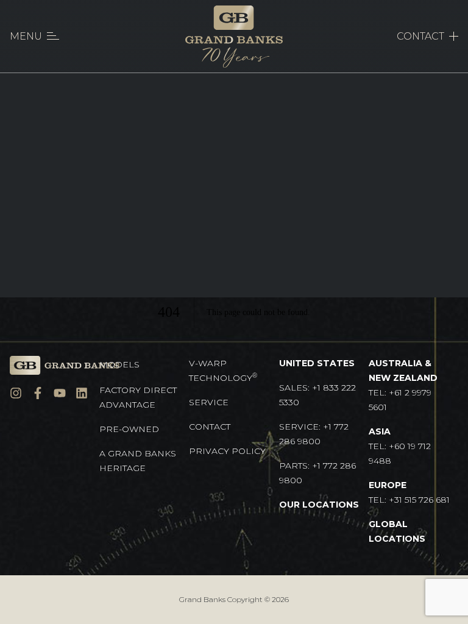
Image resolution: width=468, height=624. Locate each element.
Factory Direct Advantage (138, 397)
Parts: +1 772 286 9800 (317, 473)
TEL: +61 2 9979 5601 (403, 385)
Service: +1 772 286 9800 (314, 434)
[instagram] (16, 393)
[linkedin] (82, 393)
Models (119, 364)
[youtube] (60, 393)
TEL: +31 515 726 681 (409, 492)
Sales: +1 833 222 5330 (317, 395)
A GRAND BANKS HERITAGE (137, 460)
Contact (209, 426)
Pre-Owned (129, 429)
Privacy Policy (227, 450)
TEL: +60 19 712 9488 (400, 446)
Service (209, 402)
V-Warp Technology (223, 370)
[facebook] (38, 393)
